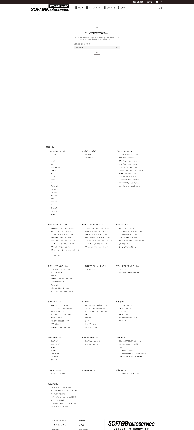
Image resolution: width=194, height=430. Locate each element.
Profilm (53, 180)
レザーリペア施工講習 (57, 400)
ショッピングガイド (59, 420)
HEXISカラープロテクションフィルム (62, 234)
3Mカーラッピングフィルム (127, 228)
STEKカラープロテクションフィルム (62, 247)
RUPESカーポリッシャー (92, 327)
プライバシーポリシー (60, 425)
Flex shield (54, 195)
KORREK (53, 214)
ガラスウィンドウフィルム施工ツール (96, 311)
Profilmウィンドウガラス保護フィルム (62, 278)
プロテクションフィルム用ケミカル (129, 186)
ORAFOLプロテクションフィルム (129, 183)
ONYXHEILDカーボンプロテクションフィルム (98, 240)
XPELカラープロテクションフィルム (62, 237)
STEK (52, 173)
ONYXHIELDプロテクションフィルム (130, 176)
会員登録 (82, 420)
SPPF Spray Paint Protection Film (129, 272)
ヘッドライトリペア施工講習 (59, 406)
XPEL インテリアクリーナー (93, 344)
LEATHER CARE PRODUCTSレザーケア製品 (132, 353)
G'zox (52, 205)
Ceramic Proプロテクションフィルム (130, 180)
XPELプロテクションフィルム (128, 164)
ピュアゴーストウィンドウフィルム (61, 308)
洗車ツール (54, 360)
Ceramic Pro (54, 208)
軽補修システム (121, 370)
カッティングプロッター (126, 305)
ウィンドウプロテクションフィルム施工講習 (64, 391)
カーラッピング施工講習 (58, 394)
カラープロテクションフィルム (58, 225)
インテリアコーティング (90, 337)
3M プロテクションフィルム (127, 158)
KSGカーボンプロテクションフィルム (96, 234)
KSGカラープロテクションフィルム (61, 231)
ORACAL (53, 170)
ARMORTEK (54, 189)
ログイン (149, 2)
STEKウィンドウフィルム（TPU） (61, 314)
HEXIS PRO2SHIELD (57, 282)
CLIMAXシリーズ (56, 341)
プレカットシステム (125, 308)
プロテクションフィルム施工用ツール (96, 305)
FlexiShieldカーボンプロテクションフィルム (98, 244)
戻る (97, 52)
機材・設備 (119, 302)
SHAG (87, 314)
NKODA (53, 176)
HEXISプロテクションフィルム (128, 167)
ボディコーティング (55, 337)
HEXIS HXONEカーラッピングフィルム (130, 231)
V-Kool (53, 161)
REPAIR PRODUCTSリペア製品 (128, 344)
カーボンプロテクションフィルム (93, 225)
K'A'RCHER (122, 321)
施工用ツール (86, 302)
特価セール (88, 154)
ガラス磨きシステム (88, 370)
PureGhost (54, 202)
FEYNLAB (54, 211)
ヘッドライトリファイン (58, 373)
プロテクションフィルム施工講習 (61, 387)
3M (52, 164)
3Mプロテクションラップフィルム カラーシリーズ (65, 251)
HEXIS (53, 158)
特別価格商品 (89, 158)
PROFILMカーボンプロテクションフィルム (97, 237)
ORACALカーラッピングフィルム (129, 237)
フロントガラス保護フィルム (58, 266)
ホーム (39, 14)
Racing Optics (55, 186)
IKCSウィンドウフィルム (58, 317)
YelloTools (88, 317)
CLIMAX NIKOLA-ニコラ (92, 269)
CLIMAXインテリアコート (92, 341)
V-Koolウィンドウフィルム (59, 311)
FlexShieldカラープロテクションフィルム (63, 244)
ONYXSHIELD (55, 192)
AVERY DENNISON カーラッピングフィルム (132, 240)
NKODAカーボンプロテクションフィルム (97, 231)
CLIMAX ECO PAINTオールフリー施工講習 (63, 403)
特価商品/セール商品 (89, 151)
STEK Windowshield (57, 272)
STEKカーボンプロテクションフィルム (96, 247)
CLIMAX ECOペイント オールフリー (130, 373)
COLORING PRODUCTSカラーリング (130, 341)
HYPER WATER (124, 311)
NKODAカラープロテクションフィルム (62, 228)
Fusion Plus (54, 356)
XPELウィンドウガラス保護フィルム (62, 291)
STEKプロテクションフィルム (128, 161)
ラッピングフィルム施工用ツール (95, 308)
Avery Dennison (55, 167)
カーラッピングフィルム (124, 225)
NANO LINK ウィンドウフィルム (60, 327)
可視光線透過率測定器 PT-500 (60, 288)
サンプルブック (55, 255)
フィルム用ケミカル (91, 324)
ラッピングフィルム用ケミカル (128, 247)
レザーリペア (120, 337)
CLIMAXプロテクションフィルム (128, 154)
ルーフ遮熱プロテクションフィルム (94, 266)
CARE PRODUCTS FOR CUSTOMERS (130, 356)
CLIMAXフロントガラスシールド (60, 269)
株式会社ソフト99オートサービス (50, 7)
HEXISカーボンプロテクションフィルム (97, 228)
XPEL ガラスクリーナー (58, 324)
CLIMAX (53, 154)
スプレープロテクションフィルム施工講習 (63, 397)
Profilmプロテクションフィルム (128, 173)
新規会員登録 (138, 2)
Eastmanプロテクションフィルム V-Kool (131, 170)
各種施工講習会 (53, 384)
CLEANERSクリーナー (126, 350)
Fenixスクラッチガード (126, 269)
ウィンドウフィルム (55, 302)
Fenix (52, 183)
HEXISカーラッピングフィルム (128, 234)
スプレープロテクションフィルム (127, 266)
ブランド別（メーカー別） (57, 151)
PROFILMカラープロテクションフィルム (63, 240)
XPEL (52, 198)
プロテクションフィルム (124, 151)
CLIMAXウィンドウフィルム (59, 305)
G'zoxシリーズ (55, 344)
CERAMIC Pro (55, 353)
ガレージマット (123, 314)
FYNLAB (53, 350)
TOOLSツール (123, 347)
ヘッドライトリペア (55, 370)
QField (87, 321)
